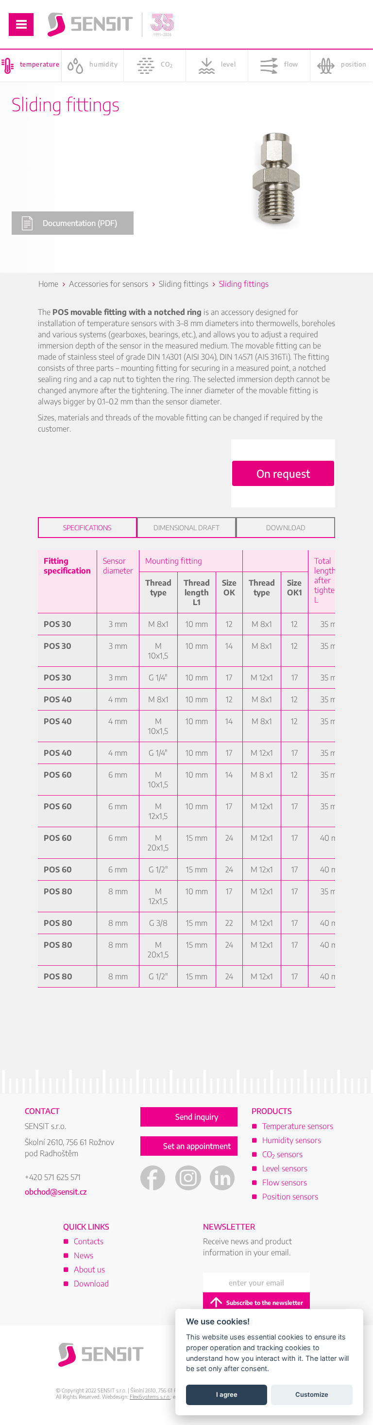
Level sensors (284, 1168)
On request (283, 473)
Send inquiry (197, 1117)
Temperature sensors (297, 1126)
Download (285, 527)
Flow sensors (284, 1182)
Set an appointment (197, 1146)
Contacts (88, 1241)
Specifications (87, 527)
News (83, 1255)
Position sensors (290, 1196)
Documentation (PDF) (80, 223)
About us (89, 1269)
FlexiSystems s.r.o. (150, 1396)
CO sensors (282, 1154)
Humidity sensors (291, 1140)
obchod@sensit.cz (56, 1192)
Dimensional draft (186, 527)
